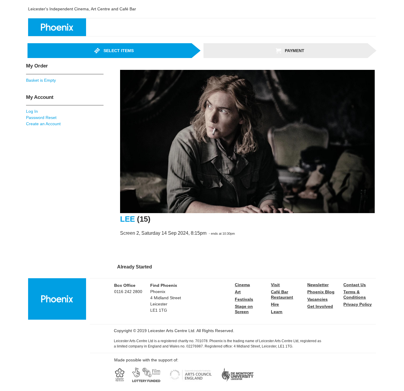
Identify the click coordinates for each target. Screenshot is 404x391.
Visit (275, 284)
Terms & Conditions (354, 294)
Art (238, 291)
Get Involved (320, 306)
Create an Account (43, 123)
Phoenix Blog (320, 291)
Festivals (244, 299)
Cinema (242, 284)
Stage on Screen (244, 309)
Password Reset (41, 117)
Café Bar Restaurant (282, 294)
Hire (275, 304)
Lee (127, 219)
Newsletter (318, 284)
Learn (276, 311)
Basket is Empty (41, 80)
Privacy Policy (357, 304)
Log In (32, 111)
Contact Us (354, 284)
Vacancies (317, 299)
